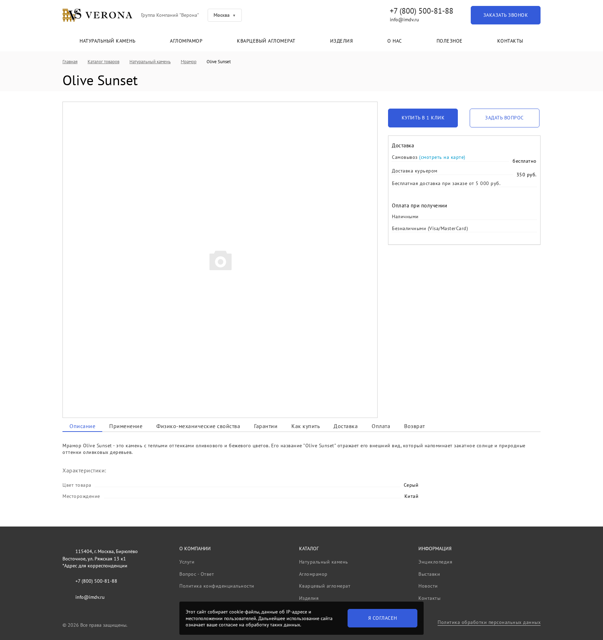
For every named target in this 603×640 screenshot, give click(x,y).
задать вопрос (504, 118)
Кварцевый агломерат (266, 40)
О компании (195, 548)
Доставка (346, 425)
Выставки (429, 574)
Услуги (186, 562)
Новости (428, 586)
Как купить (305, 425)
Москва (222, 15)
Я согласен (382, 618)
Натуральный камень (107, 40)
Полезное (450, 40)
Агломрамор (186, 40)
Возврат (414, 425)
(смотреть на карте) (442, 157)
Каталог (309, 548)
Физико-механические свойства (198, 425)
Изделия (341, 40)
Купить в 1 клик (423, 118)
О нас (394, 40)
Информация (435, 548)
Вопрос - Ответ (196, 574)
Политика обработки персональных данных (489, 622)
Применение (125, 425)
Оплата (381, 425)
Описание (82, 425)
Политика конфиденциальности (216, 586)
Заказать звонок (505, 15)
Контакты (510, 40)
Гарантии (265, 425)
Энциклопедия (435, 562)
